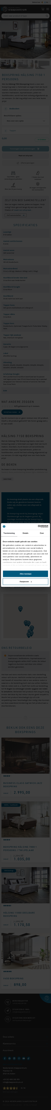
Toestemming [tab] (9, 533)
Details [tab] (25, 533)
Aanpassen (24, 582)
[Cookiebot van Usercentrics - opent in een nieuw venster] (38, 526)
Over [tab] (42, 533)
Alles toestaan (25, 574)
